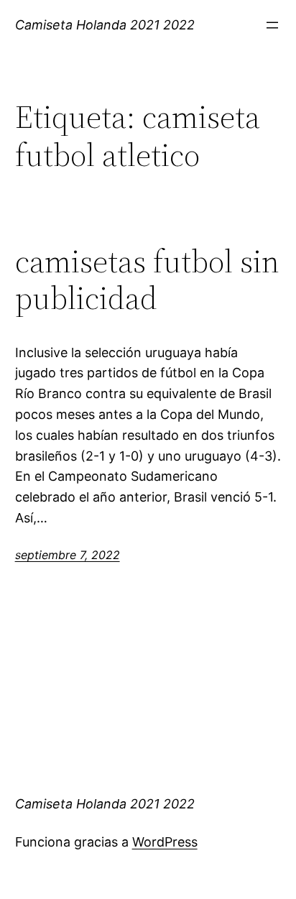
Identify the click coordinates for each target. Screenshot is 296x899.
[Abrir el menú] (272, 25)
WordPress (165, 841)
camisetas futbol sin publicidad (147, 280)
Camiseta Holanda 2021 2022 (105, 24)
